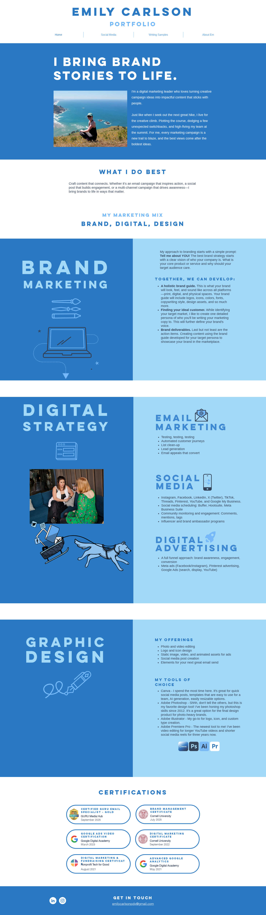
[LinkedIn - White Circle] (52, 900)
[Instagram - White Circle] (62, 900)
